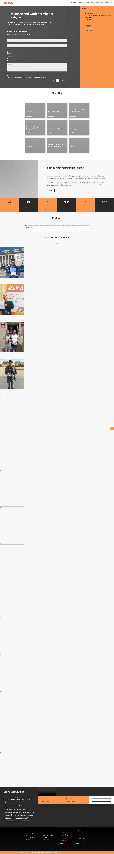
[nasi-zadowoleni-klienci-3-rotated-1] (12, 389)
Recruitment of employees (49, 835)
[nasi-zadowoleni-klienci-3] (12, 351)
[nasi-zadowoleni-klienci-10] (12, 617)
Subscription (45, 837)
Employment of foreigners (48, 833)
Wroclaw (10, 51)
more (51, 190)
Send (63, 80)
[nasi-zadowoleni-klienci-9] (12, 581)
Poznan (9, 53)
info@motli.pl (89, 19)
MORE (73, 132)
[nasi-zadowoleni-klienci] (12, 722)
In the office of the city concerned (15, 60)
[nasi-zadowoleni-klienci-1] (12, 691)
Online (9, 58)
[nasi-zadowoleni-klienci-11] (12, 654)
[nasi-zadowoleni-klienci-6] (12, 470)
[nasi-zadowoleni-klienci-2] (12, 277)
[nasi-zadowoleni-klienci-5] (12, 433)
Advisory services (29, 841)
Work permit (28, 835)
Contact (106, 2)
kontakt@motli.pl (90, 30)
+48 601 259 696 (81, 838)
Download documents (95, 2)
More (29, 115)
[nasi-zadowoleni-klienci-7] (12, 507)
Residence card (29, 834)
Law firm (87, 2)
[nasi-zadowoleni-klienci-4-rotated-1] (12, 396)
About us (101, 2)
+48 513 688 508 (65, 838)
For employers (81, 2)
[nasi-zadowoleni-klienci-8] (12, 544)
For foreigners (73, 2)
